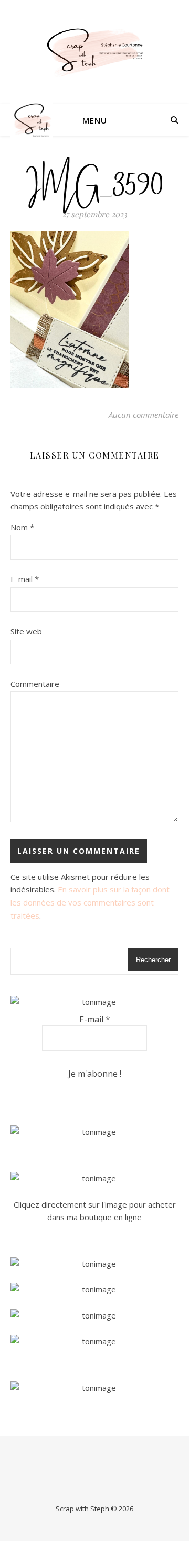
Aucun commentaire (143, 414)
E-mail (24, 579)
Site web (26, 631)
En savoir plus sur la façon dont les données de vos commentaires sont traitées (90, 902)
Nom (22, 527)
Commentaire (34, 683)
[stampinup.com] (94, 1131)
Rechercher (153, 960)
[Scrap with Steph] (94, 52)
